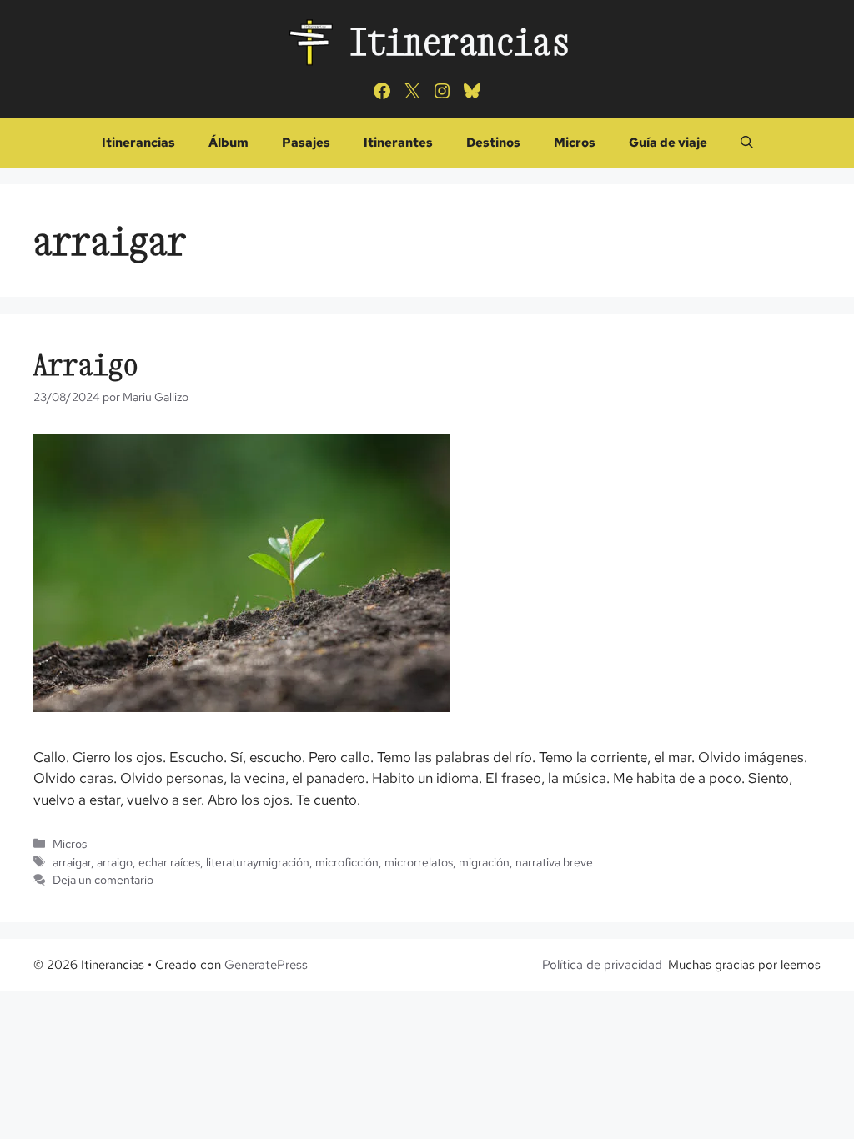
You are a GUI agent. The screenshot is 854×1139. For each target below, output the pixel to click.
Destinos (493, 142)
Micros (574, 142)
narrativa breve (554, 862)
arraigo (115, 862)
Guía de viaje (668, 142)
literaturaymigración (257, 862)
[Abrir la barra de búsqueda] (747, 143)
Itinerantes (398, 142)
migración (484, 862)
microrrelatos (418, 862)
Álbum (228, 142)
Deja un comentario (103, 879)
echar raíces (169, 862)
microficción (347, 862)
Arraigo (85, 364)
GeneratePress (266, 964)
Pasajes (306, 142)
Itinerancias (459, 41)
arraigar (72, 862)
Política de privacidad (602, 964)
